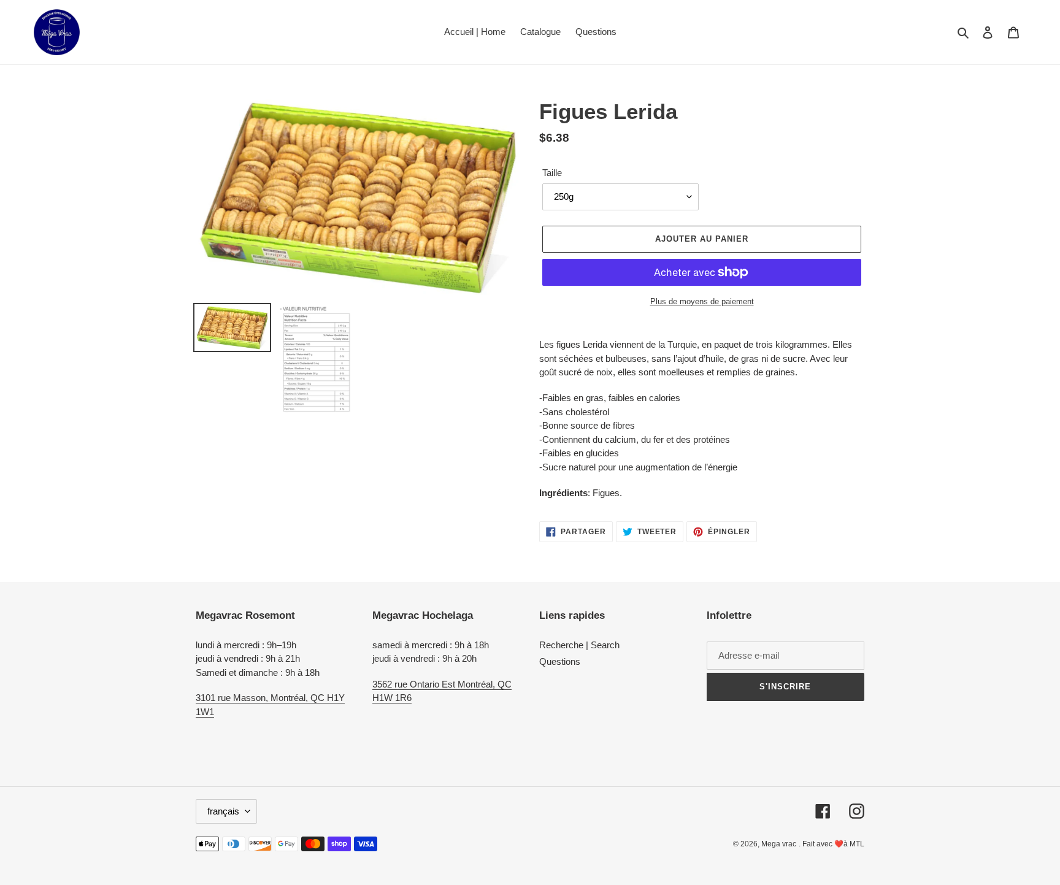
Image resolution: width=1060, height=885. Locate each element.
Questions (559, 661)
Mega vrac (778, 844)
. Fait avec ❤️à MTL (831, 844)
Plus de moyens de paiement (702, 301)
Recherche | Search (579, 645)
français (223, 811)
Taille (552, 172)
